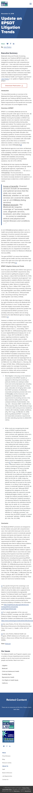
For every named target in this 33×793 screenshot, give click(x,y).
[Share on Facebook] (10, 44)
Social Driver (28, 791)
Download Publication (13, 85)
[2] (16, 262)
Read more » (17, 791)
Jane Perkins (7, 47)
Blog (3, 759)
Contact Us (5, 779)
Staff (3, 769)
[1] (1, 586)
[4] (9, 462)
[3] (8, 317)
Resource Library (6, 763)
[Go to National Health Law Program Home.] (4, 4)
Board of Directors (7, 773)
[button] (30, 3)
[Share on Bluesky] (7, 44)
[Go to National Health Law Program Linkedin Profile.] (9, 746)
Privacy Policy (25, 787)
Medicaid (8, 643)
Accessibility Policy (7, 789)
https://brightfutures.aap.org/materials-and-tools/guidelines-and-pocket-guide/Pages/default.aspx (15, 607)
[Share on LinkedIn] (13, 44)
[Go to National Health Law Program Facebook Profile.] (6, 746)
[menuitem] (16, 665)
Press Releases (6, 756)
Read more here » (19, 660)
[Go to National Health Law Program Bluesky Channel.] (3, 746)
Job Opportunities (7, 776)
